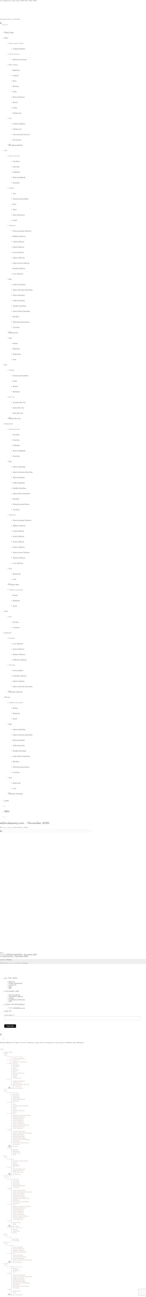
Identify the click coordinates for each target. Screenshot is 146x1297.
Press (10, 986)
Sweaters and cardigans (21, 199)
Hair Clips (16, 166)
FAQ (10, 1001)
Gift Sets (16, 622)
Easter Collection (18, 649)
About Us (12, 981)
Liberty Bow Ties (18, 408)
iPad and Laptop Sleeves (21, 322)
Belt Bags (16, 316)
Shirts (15, 81)
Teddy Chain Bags (19, 300)
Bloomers (16, 86)
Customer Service (14, 995)
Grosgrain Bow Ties (19, 402)
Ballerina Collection (19, 236)
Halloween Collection (20, 660)
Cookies (11, 998)
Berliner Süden (7, 827)
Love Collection (18, 274)
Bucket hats (17, 354)
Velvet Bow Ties (18, 413)
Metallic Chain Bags (19, 306)
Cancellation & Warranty (17, 999)
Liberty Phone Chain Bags (21, 311)
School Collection (18, 247)
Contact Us (12, 985)
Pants (15, 91)
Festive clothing (18, 670)
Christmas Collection (20, 676)
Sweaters (16, 75)
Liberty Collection (19, 258)
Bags (10, 279)
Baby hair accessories (20, 59)
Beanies (15, 343)
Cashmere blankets (19, 49)
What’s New (9, 32)
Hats (10, 338)
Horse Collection (18, 252)
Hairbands (16, 172)
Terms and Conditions (16, 996)
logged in (12, 963)
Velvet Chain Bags (19, 295)
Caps (14, 359)
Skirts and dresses (19, 97)
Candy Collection (18, 241)
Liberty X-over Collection (21, 263)
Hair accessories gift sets (21, 134)
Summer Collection (19, 268)
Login (6, 800)
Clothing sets (17, 113)
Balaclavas (16, 70)
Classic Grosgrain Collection (22, 231)
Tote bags (16, 327)
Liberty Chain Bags (19, 284)
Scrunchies (16, 183)
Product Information (15, 983)
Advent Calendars (19, 681)
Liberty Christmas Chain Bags (23, 290)
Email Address (9, 1015)
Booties (15, 102)
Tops (14, 193)
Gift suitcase (17, 140)
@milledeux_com (19, 1008)
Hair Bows (16, 161)
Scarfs (15, 107)
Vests (14, 204)
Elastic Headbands (19, 177)
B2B (10, 988)
